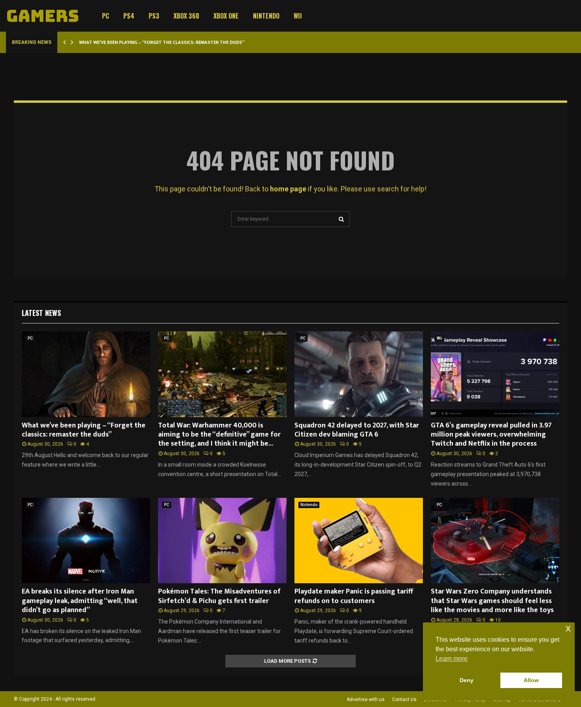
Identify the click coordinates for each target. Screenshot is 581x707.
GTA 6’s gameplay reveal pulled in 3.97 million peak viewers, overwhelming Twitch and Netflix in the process (491, 435)
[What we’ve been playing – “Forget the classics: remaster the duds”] (86, 374)
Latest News (41, 313)
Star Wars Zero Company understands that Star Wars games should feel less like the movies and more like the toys (492, 601)
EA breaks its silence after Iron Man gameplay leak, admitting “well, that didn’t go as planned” (80, 601)
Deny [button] (466, 680)
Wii (298, 16)
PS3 (154, 16)
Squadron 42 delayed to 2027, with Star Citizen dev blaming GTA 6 (356, 430)
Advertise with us (366, 699)
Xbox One (226, 16)
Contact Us (404, 699)
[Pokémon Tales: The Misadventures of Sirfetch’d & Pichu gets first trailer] (222, 541)
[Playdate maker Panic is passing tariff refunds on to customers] (358, 541)
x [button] (568, 628)
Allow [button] (531, 680)
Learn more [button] (452, 658)
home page (288, 189)
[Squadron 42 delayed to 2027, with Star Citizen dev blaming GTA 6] (358, 374)
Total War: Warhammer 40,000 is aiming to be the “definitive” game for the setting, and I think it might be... (219, 435)
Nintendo (266, 16)
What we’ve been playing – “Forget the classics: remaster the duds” (161, 42)
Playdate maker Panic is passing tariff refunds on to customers (353, 596)
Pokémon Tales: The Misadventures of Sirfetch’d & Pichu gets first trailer (219, 596)
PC (105, 16)
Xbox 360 (186, 16)
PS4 (128, 16)
